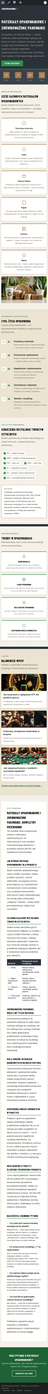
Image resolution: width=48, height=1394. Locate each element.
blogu (30, 1332)
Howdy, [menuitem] (45, 2)
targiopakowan (9, 8)
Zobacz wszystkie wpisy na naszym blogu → (22, 786)
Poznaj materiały (12, 63)
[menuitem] (14, 2)
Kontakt (19, 1390)
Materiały (6, 1390)
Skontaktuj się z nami (24, 1373)
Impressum (28, 1390)
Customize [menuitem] (9, 2)
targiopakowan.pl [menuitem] (3, 2)
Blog (13, 1390)
